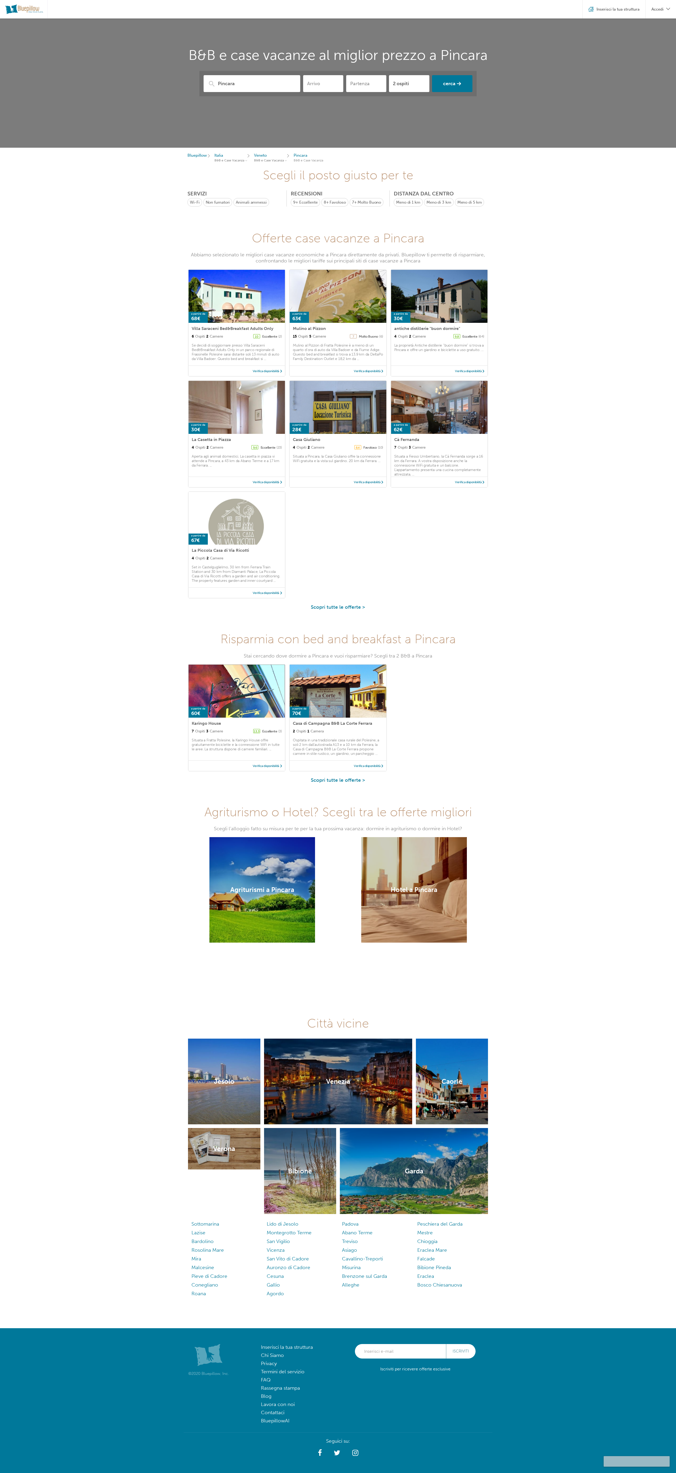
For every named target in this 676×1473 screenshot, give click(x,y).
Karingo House (206, 723)
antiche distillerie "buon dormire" (427, 328)
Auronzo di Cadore (288, 1267)
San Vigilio (278, 1241)
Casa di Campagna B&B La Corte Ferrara (332, 723)
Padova (350, 1224)
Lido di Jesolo (282, 1224)
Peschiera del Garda (440, 1224)
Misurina (351, 1267)
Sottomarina (205, 1224)
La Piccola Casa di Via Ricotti (220, 550)
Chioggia (427, 1241)
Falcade (426, 1259)
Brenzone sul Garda (364, 1276)
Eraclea (425, 1276)
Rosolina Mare (207, 1250)
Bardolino (202, 1241)
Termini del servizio (282, 1372)
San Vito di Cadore (288, 1259)
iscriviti (461, 1351)
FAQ (266, 1380)
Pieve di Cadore (209, 1276)
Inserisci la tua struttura (287, 1347)
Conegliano (204, 1285)
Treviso (350, 1241)
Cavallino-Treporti (362, 1259)
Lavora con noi (278, 1404)
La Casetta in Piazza (211, 439)
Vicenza (276, 1250)
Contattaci (272, 1412)
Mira (196, 1259)
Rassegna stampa (280, 1388)
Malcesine (202, 1267)
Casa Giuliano (306, 439)
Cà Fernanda (406, 439)
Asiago (349, 1250)
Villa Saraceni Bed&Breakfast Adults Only (232, 328)
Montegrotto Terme (289, 1233)
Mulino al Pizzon (309, 328)
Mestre (425, 1233)
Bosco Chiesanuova (439, 1285)
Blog (266, 1396)
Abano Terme (357, 1233)
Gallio (273, 1285)
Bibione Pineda (434, 1267)
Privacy (269, 1363)
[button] (320, 1453)
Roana (198, 1293)
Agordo (275, 1293)
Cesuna (275, 1276)
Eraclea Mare (432, 1250)
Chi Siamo (272, 1355)
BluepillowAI (275, 1421)
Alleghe (350, 1285)
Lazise (198, 1233)
